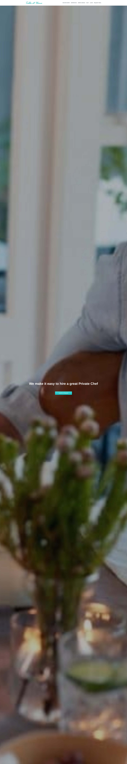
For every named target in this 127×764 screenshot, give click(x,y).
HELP (87, 2)
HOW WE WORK (66, 2)
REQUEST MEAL (97, 2)
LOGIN (91, 2)
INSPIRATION (74, 2)
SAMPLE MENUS (81, 2)
